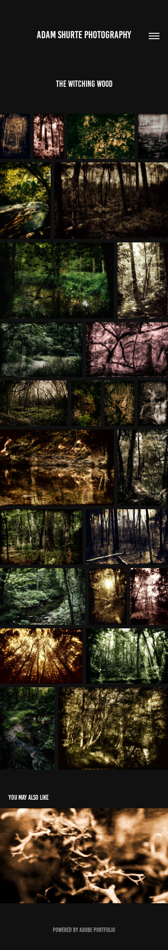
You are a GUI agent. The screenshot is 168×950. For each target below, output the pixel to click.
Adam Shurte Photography (84, 34)
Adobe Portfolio (97, 930)
